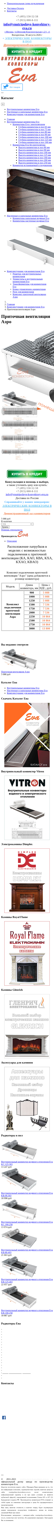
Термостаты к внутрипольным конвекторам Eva (28, 280)
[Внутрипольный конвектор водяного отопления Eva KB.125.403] (19, 1277)
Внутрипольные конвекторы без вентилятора (24, 1337)
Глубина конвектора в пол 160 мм (35, 142)
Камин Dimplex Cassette (14, 1370)
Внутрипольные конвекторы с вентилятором (24, 1334)
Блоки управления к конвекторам (29, 289)
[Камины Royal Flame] (27, 953)
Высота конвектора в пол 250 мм (34, 163)
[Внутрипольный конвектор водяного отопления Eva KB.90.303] (19, 1190)
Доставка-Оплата (15, 8)
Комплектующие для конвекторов (19, 1349)
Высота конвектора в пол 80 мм (34, 147)
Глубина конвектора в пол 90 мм (34, 134)
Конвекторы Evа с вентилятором (29, 124)
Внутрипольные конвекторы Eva (23, 109)
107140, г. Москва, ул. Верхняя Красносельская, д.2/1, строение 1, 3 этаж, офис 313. (24, 1390)
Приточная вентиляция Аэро (15, 672)
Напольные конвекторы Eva (16, 1344)
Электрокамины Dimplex (14, 1367)
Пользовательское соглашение (27, 1505)
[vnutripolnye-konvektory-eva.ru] (22, 82)
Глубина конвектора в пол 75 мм (34, 129)
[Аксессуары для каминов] (27, 1099)
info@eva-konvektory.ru (15, 1402)
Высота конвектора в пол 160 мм (34, 157)
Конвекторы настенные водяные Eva (31, 221)
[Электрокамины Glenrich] (27, 1026)
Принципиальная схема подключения (25, 3)
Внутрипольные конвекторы (16, 1331)
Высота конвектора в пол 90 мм (34, 150)
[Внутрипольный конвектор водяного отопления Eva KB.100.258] (19, 1308)
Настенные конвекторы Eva (16, 1347)
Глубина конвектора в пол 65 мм (34, 127)
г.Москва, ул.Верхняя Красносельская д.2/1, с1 (27, 32)
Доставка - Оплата (11, 1354)
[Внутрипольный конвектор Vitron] (27, 808)
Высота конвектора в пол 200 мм (34, 160)
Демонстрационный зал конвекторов (27, 45)
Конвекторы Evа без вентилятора (29, 145)
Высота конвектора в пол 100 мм (34, 152)
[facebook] (4, 1418)
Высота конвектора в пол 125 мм (34, 155)
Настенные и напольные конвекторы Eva (27, 112)
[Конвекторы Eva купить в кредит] (27, 55)
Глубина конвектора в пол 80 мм (34, 132)
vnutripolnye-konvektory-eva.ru (34, 1479)
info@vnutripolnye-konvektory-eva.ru (27, 26)
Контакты (12, 11)
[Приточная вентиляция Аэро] (19, 669)
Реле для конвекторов (23, 292)
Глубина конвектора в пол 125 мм (35, 140)
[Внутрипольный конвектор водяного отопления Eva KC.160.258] (19, 1219)
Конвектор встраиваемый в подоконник (32, 165)
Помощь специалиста (11, 530)
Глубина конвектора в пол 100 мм (35, 137)
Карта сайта (8, 1357)
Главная (11, 119)
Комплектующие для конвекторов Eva (25, 114)
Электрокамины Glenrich (14, 1375)
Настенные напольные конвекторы (19, 1342)
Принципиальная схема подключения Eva (23, 1352)
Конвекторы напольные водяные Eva (31, 218)
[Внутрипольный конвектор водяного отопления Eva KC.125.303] (19, 1159)
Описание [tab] (12, 541)
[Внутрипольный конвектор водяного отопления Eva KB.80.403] (19, 1247)
